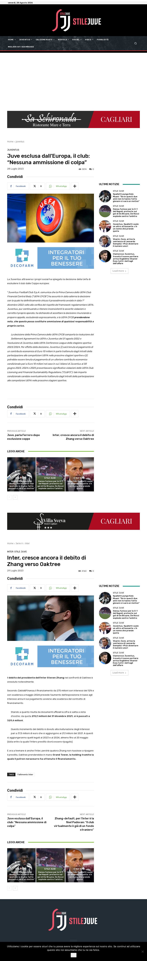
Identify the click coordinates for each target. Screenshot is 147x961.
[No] (142, 951)
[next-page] (15, 497)
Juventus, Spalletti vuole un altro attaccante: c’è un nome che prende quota (80, 485)
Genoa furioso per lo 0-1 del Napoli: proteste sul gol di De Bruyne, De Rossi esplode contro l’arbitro (50, 485)
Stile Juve (21, 478)
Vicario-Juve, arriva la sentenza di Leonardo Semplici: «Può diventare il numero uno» (125, 242)
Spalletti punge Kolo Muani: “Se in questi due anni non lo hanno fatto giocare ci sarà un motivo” (21, 485)
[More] (75, 186)
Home (10, 141)
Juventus (20, 141)
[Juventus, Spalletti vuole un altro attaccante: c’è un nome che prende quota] (79, 474)
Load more (118, 270)
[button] (135, 43)
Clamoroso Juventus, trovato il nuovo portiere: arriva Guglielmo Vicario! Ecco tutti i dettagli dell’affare (126, 259)
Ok (73, 955)
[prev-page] (9, 497)
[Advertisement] (73, 80)
